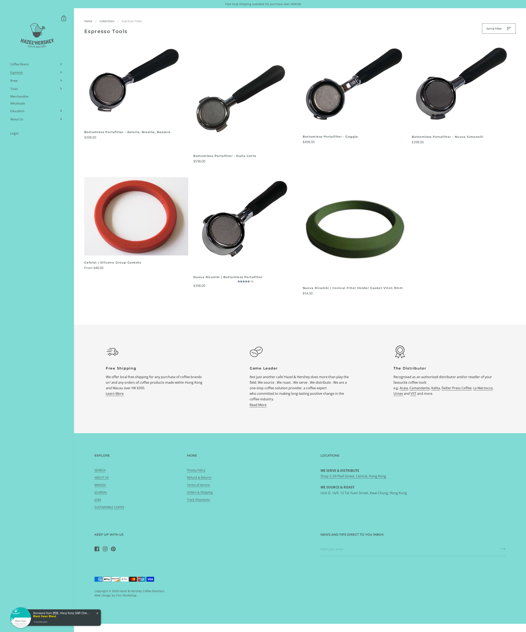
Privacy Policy (196, 470)
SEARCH (100, 470)
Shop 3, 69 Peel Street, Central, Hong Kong (353, 476)
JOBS (98, 500)
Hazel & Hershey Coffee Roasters (141, 591)
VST (413, 393)
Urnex (398, 393)
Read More (258, 405)
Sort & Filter (494, 28)
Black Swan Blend (44, 616)
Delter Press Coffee (457, 388)
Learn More (115, 393)
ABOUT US (102, 477)
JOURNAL (101, 492)
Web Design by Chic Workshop (115, 595)
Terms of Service (198, 485)
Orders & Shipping (200, 492)
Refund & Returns (199, 477)
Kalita (435, 388)
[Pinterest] (113, 549)
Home (88, 21)
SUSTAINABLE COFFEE (109, 507)
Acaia (404, 388)
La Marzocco (483, 388)
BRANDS (100, 485)
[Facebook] (97, 549)
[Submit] (503, 550)
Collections (106, 21)
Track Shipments (198, 500)
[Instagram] (105, 549)
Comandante (419, 388)
